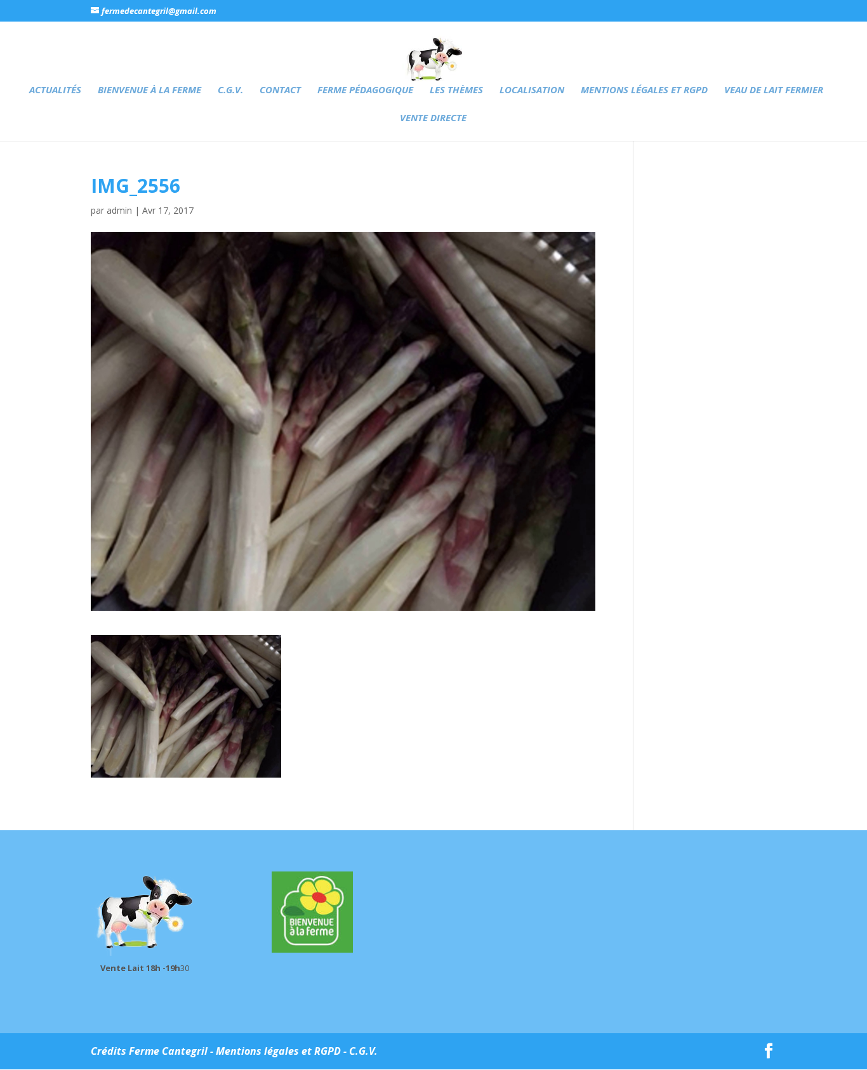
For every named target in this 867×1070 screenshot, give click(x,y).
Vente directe (433, 118)
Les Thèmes (456, 90)
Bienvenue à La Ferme (149, 90)
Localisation (532, 90)
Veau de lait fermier (773, 90)
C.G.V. (230, 90)
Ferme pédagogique (365, 90)
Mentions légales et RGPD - (282, 1051)
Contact (280, 90)
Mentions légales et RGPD (644, 90)
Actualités (55, 90)
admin (119, 210)
